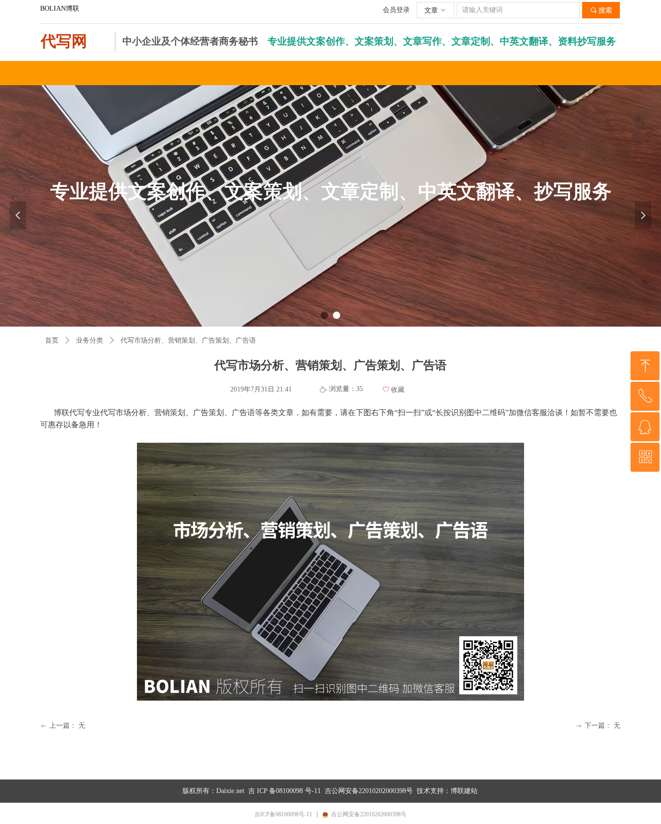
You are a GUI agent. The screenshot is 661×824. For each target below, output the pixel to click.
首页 (52, 340)
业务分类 (89, 340)
